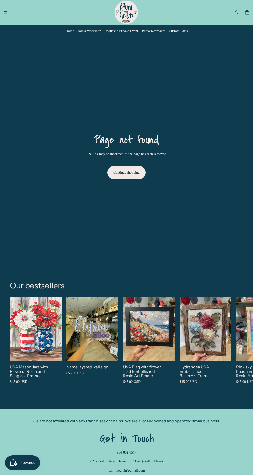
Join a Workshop (89, 31)
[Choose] (53, 353)
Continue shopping (126, 172)
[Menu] (5, 12)
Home (70, 31)
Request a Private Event (121, 31)
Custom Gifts (178, 31)
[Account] (236, 12)
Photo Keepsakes (153, 31)
